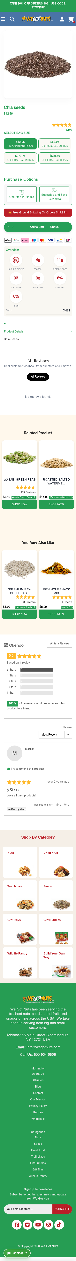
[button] (62, 128)
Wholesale (38, 1119)
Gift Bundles (38, 1163)
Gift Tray (38, 1169)
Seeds (38, 1144)
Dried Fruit (38, 1150)
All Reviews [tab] (38, 376)
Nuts (38, 1137)
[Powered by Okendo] (14, 645)
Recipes (38, 1112)
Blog (38, 1086)
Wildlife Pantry (38, 1176)
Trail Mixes (38, 1156)
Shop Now (19, 504)
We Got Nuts (49, 1246)
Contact (38, 1093)
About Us (38, 1074)
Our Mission (38, 1099)
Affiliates (38, 1080)
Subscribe (62, 1209)
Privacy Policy (38, 1106)
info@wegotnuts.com (43, 1047)
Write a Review (59, 643)
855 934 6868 (45, 1055)
